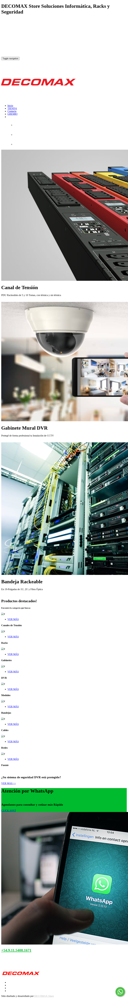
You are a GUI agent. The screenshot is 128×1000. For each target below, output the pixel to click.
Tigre (22, 963)
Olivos (14, 963)
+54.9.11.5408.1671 (16, 950)
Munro (5, 963)
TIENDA (12, 108)
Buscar (4, 300)
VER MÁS (13, 619)
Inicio (10, 105)
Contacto (11, 111)
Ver (3, 441)
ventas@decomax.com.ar (18, 957)
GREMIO (12, 114)
